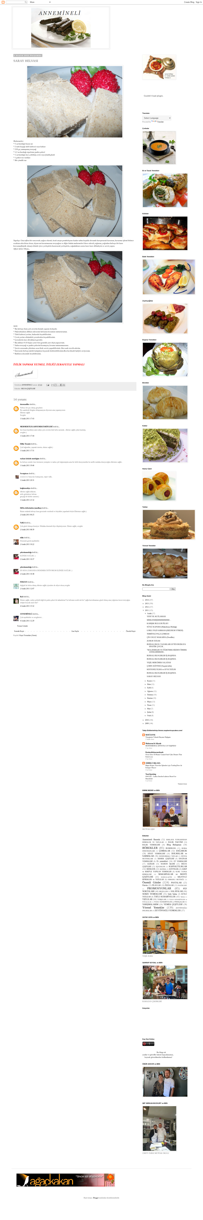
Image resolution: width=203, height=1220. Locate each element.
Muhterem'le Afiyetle (153, 743)
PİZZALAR (169, 885)
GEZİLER (150, 864)
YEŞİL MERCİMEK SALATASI (159, 663)
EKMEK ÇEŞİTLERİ (166, 859)
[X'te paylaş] (58, 385)
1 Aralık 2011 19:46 (27, 465)
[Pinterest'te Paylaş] (63, 385)
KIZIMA (163, 869)
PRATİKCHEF (182, 885)
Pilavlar (145, 885)
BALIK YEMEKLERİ (151, 845)
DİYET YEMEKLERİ (156, 854)
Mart (149, 709)
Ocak (149, 716)
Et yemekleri (162, 861)
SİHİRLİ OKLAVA (152, 763)
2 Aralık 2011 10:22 (27, 544)
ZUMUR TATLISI (153, 641)
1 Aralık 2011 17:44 (27, 436)
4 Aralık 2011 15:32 (27, 606)
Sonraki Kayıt (19, 631)
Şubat (149, 712)
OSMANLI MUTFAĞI (176, 879)
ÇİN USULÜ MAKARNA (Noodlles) (160, 637)
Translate (160, 122)
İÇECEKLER (160, 866)
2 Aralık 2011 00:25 (27, 515)
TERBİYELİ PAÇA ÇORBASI (158, 634)
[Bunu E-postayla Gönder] (52, 385)
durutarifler (24, 404)
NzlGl (22, 523)
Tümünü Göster (182, 784)
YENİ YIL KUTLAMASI (156, 616)
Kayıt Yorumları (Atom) (28, 635)
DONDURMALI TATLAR (168, 856)
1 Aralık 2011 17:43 (27, 419)
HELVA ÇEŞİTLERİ (28, 388)
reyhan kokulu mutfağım (29, 459)
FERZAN (23, 582)
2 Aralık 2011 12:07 (27, 589)
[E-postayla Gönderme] (48, 385)
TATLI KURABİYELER (164, 896)
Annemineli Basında (151, 839)
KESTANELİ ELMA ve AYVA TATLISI (161, 669)
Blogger (96, 1198)
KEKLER (151, 869)
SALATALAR (177, 891)
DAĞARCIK (181, 851)
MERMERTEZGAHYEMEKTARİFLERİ (36, 427)
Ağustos (150, 691)
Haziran (150, 698)
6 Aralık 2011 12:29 (27, 621)
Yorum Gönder (22, 626)
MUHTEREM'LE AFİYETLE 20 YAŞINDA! (160, 746)
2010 (147, 720)
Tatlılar (183, 897)
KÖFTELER (173, 869)
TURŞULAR (161, 899)
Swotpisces (24, 473)
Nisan (149, 705)
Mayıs (149, 702)
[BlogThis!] (55, 385)
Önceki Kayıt (130, 631)
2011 (147, 610)
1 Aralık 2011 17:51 (27, 451)
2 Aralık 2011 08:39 (27, 530)
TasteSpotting (150, 774)
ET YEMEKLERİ (180, 861)
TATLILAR (147, 899)
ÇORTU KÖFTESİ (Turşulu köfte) (159, 666)
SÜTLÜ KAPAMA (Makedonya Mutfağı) (162, 627)
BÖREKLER (150, 847)
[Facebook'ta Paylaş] (61, 385)
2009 (147, 723)
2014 (147, 600)
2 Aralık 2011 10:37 (27, 559)
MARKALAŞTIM (166, 877)
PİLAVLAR (156, 885)
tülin (22, 538)
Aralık (149, 613)
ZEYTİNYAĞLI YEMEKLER (168, 910)
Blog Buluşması (174, 844)
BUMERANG (171, 848)
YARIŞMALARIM (150, 904)
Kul (21, 597)
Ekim (149, 684)
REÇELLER (163, 891)
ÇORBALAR (164, 851)
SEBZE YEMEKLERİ (152, 894)
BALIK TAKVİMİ (175, 842)
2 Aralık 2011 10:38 (27, 574)
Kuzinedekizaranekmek (154, 752)
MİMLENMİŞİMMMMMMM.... (159, 620)
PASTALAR (176, 882)
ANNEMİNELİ (26, 614)
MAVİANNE (150, 735)
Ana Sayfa (75, 631)
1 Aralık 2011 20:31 (27, 480)
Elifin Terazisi (25, 444)
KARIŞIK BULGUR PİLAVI (157, 623)
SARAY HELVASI (154, 676)
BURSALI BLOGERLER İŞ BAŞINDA (161, 656)
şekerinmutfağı (26, 552)
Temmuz (150, 695)
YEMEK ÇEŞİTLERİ (173, 904)
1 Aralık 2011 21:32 (27, 500)
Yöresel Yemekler (153, 907)
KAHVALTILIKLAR (178, 866)
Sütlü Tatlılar (172, 894)
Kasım (149, 681)
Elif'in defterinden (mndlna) (30, 508)
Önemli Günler (151, 882)
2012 (147, 607)
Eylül (149, 688)
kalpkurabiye (25, 488)
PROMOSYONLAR (159, 888)
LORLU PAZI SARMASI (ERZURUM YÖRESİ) (165, 630)
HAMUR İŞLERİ (168, 864)
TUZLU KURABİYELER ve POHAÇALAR (169, 902)
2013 (147, 603)
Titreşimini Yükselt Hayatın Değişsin (158, 737)
